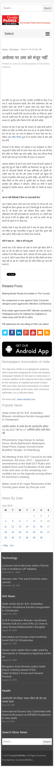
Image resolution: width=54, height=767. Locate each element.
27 (20, 537)
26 (12, 537)
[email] (40, 333)
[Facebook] (12, 333)
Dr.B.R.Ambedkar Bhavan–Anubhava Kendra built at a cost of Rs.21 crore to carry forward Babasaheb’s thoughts (24, 623)
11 (5, 526)
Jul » (12, 545)
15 (34, 526)
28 (27, 537)
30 (41, 537)
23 (41, 532)
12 (12, 526)
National (6, 67)
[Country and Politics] (27, 20)
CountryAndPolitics (17, 755)
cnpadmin (31, 64)
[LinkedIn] (19, 333)
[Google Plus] (26, 333)
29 (34, 537)
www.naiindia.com (26, 399)
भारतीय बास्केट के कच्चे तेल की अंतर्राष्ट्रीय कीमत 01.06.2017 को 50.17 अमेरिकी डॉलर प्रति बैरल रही (26, 430)
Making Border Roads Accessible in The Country (26, 293)
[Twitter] (5, 333)
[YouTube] (33, 333)
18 (5, 532)
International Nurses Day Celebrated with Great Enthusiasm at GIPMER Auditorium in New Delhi (26, 715)
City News (14, 49)
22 (34, 532)
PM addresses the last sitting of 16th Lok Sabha (25, 324)
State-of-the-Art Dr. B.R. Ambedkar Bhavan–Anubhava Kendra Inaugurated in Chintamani (26, 416)
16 (41, 526)
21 (27, 532)
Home (5, 49)
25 (5, 537)
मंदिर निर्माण (16, 137)
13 (20, 526)
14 (27, 526)
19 (12, 532)
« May (5, 545)
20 (20, 532)
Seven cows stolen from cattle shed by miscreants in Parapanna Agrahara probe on (26, 653)
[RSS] (47, 333)
